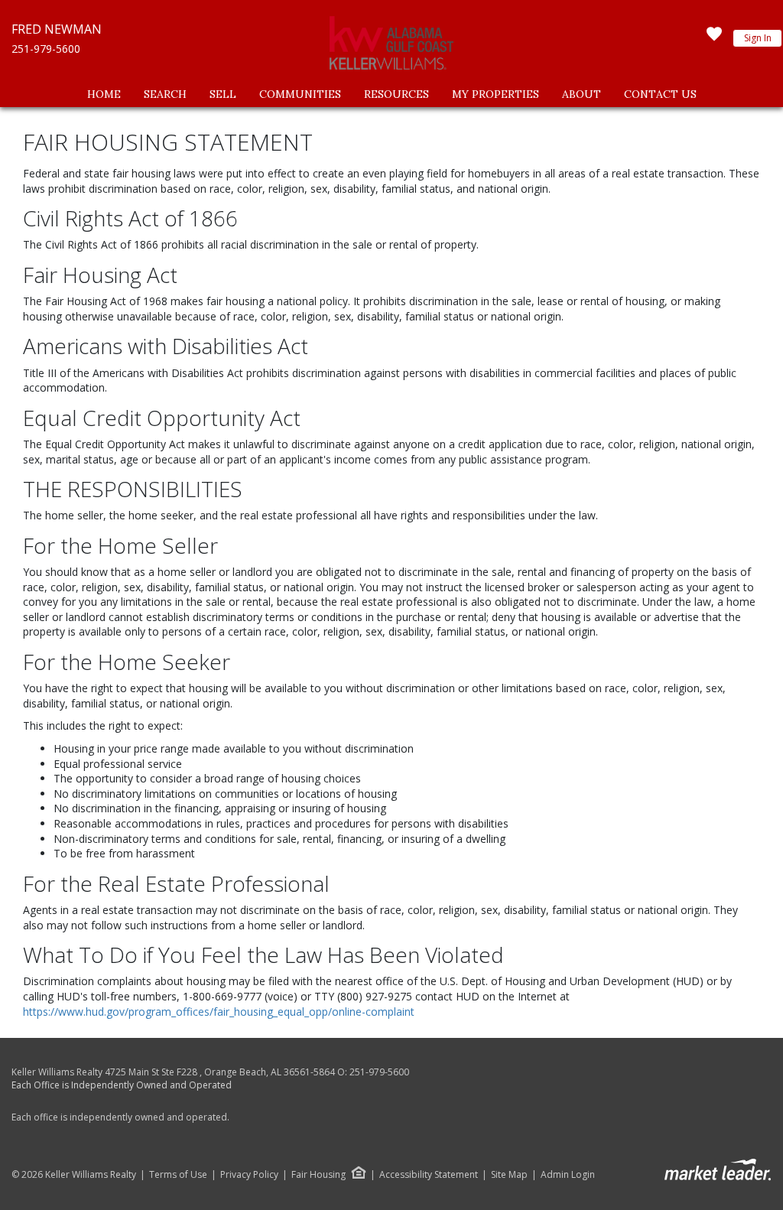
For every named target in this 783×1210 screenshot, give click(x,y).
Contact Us (660, 94)
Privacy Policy (249, 1175)
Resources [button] (396, 94)
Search (165, 94)
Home (104, 94)
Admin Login (568, 1175)
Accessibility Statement (428, 1175)
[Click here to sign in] (714, 38)
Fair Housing (318, 1174)
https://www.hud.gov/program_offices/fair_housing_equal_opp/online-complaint (218, 1011)
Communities (300, 94)
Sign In (758, 37)
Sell (223, 94)
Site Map (509, 1175)
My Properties (495, 94)
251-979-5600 (45, 48)
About (581, 94)
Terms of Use (178, 1175)
